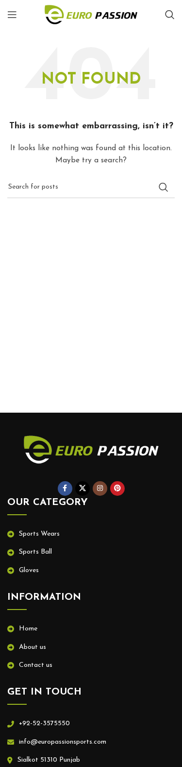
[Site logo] (91, 14)
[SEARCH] (163, 187)
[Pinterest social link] (117, 488)
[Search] (170, 14)
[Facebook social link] (65, 488)
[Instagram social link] (100, 488)
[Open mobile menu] (12, 14)
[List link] (91, 534)
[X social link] (82, 488)
